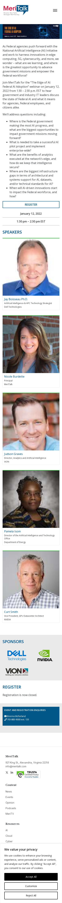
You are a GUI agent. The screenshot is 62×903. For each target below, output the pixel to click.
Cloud (9, 835)
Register (31, 204)
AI (7, 830)
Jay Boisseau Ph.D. (16, 299)
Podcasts (11, 808)
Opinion (10, 802)
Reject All (31, 895)
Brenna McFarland (16, 716)
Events (9, 797)
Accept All (31, 876)
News (9, 791)
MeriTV (10, 813)
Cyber (9, 841)
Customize (31, 886)
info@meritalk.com (16, 766)
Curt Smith (11, 612)
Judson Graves (13, 454)
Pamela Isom (12, 531)
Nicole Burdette (14, 376)
